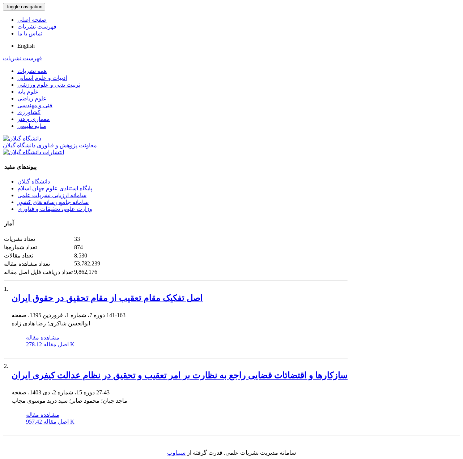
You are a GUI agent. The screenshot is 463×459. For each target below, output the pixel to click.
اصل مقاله (50, 344)
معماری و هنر (33, 119)
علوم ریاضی (32, 98)
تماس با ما (29, 33)
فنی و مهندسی (34, 105)
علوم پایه (28, 91)
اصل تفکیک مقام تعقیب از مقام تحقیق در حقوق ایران (107, 298)
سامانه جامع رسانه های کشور (53, 202)
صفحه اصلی (32, 20)
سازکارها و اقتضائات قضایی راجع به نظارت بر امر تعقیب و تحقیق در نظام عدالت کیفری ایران (180, 375)
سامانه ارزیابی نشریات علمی (51, 195)
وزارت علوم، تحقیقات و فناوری (54, 209)
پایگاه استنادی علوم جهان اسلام (54, 188)
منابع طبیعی (31, 126)
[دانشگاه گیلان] (22, 138)
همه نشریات (32, 71)
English (26, 46)
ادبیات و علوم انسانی (42, 78)
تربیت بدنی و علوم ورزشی (48, 85)
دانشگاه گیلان (33, 181)
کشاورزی (29, 112)
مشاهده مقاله (42, 337)
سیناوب (176, 453)
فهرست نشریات (36, 26)
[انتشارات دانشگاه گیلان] (33, 152)
